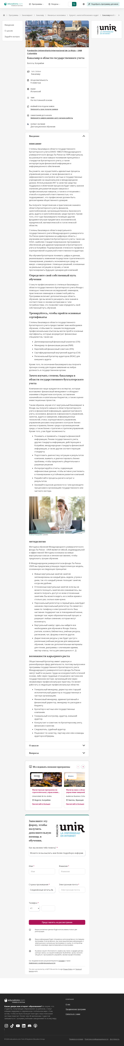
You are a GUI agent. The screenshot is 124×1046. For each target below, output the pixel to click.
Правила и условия (76, 1039)
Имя (31, 866)
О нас (68, 1004)
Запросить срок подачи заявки (44, 109)
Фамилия (64, 866)
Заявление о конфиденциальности (42, 963)
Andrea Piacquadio (35, 535)
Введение (9, 25)
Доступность (114, 1039)
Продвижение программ (76, 1009)
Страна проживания (39, 884)
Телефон (34, 903)
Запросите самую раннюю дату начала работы (52, 118)
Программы (37, 4)
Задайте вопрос (12, 36)
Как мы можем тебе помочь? (43, 847)
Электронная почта (69, 884)
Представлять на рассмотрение (57, 922)
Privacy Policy (67, 969)
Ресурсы (54, 4)
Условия (61, 961)
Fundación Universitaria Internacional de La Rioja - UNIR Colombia (54, 52)
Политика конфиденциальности (96, 1039)
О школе (9, 30)
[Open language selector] (83, 4)
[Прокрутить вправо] (119, 15)
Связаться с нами (73, 1014)
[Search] (74, 4)
